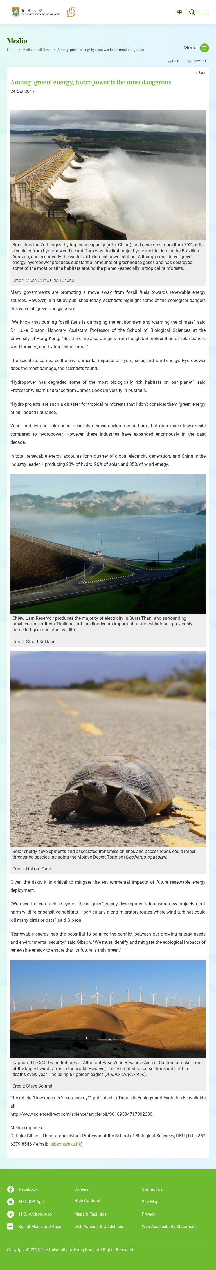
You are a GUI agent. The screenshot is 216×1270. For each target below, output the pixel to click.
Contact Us (152, 1189)
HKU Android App (35, 1214)
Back (202, 73)
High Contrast (87, 1200)
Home (11, 50)
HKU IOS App (31, 1201)
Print (177, 61)
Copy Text (200, 61)
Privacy (148, 1214)
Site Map (150, 1201)
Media (27, 50)
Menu (190, 47)
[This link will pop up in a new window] (108, 175)
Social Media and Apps (39, 1226)
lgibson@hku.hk (65, 1144)
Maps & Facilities (90, 1214)
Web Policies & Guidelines (98, 1226)
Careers (81, 1189)
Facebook (28, 1189)
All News (44, 50)
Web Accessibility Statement (169, 1226)
